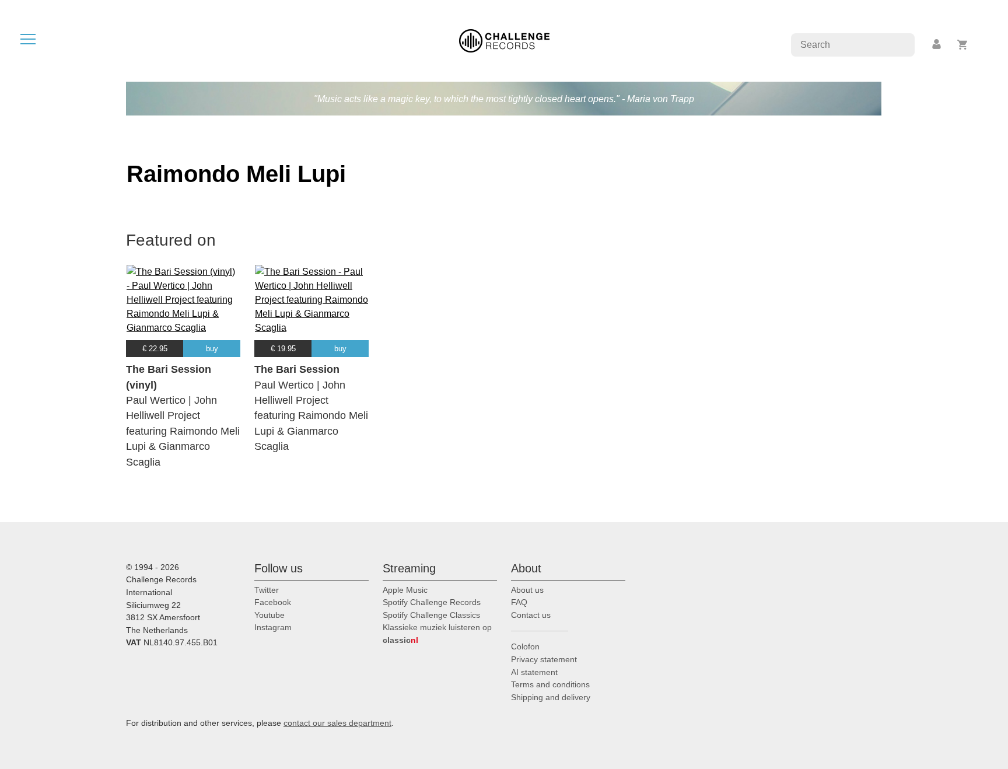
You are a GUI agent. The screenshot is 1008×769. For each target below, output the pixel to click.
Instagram (273, 627)
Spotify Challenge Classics (431, 615)
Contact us (531, 615)
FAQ (519, 602)
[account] (937, 45)
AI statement (534, 672)
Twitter (266, 590)
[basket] (963, 45)
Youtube (269, 615)
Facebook (272, 602)
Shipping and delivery (550, 697)
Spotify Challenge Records (432, 602)
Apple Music (405, 590)
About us (527, 590)
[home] (504, 40)
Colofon (525, 646)
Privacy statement (544, 659)
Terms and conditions (550, 684)
